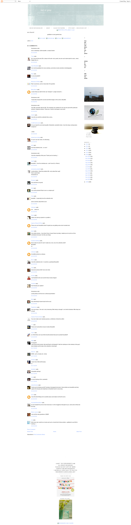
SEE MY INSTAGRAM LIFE (36, 28)
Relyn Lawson (34, 412)
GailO (32, 161)
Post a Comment (31, 429)
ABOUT (48, 28)
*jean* (32, 332)
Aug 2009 (87, 164)
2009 (87, 154)
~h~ (32, 324)
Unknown (33, 207)
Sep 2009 (87, 162)
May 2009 (88, 171)
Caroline (33, 283)
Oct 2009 (87, 160)
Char (32, 196)
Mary (32, 73)
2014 (87, 144)
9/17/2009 (34, 348)
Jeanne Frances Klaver (36, 316)
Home (54, 431)
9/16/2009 (34, 313)
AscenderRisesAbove (36, 402)
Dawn (32, 215)
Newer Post (30, 431)
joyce (32, 231)
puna (32, 394)
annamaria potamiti (36, 169)
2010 (87, 152)
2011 (87, 150)
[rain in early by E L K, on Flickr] (42, 38)
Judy (32, 267)
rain (32, 40)
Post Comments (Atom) (39, 434)
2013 (87, 146)
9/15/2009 (34, 52)
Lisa (32, 377)
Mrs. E (32, 259)
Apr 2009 (87, 173)
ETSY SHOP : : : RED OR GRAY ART (77, 28)
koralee (33, 275)
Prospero (33, 180)
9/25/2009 (34, 426)
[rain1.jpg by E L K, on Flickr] (58, 38)
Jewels (33, 115)
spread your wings (35, 137)
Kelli (32, 188)
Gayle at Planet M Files (36, 223)
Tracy (32, 56)
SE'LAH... (33, 351)
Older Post (79, 431)
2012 (87, 148)
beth (32, 145)
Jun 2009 (87, 168)
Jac (32, 420)
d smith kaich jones (35, 122)
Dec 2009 (87, 156)
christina (33, 359)
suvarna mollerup (35, 240)
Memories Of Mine (35, 81)
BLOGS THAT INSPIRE (59, 28)
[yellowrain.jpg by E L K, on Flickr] (50, 38)
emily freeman (34, 385)
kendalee (33, 369)
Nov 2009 (87, 158)
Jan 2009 (87, 179)
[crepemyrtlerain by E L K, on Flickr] (66, 38)
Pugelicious (34, 307)
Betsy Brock (34, 89)
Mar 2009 (87, 175)
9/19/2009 (34, 391)
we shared (30, 32)
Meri (32, 299)
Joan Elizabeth (34, 65)
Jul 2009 (87, 166)
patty (32, 340)
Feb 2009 (87, 177)
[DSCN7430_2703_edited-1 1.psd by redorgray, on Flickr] (65, 30)
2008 (87, 181)
